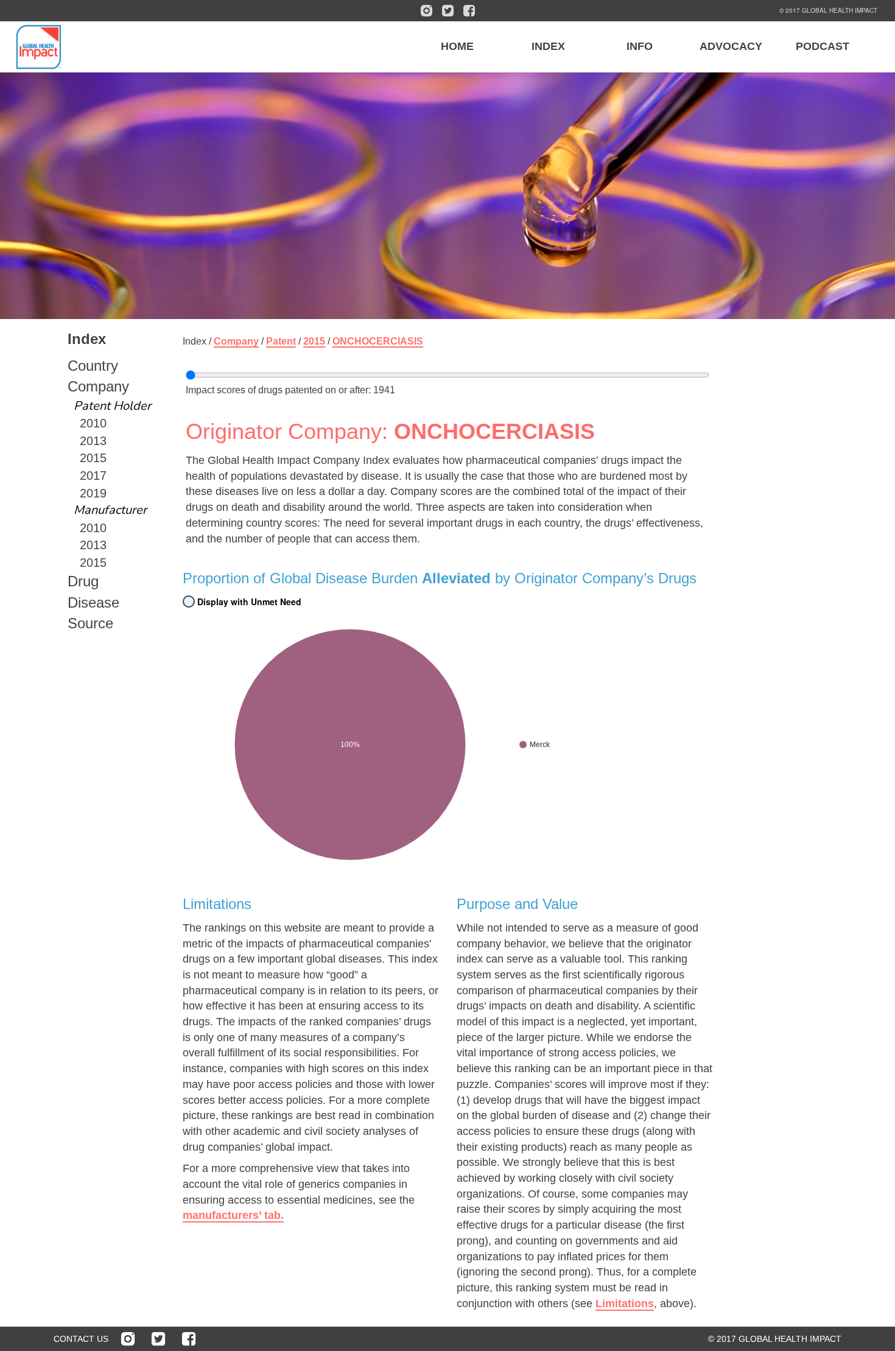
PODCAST (822, 46)
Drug (83, 581)
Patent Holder (112, 406)
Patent (281, 341)
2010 (93, 423)
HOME (457, 46)
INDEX (548, 46)
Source (90, 623)
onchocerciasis (377, 341)
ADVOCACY (731, 46)
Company (98, 386)
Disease (93, 602)
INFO (639, 46)
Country (93, 365)
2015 (93, 458)
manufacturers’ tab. (233, 1215)
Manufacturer (110, 510)
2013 (93, 440)
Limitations (624, 1303)
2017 (93, 475)
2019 (93, 493)
